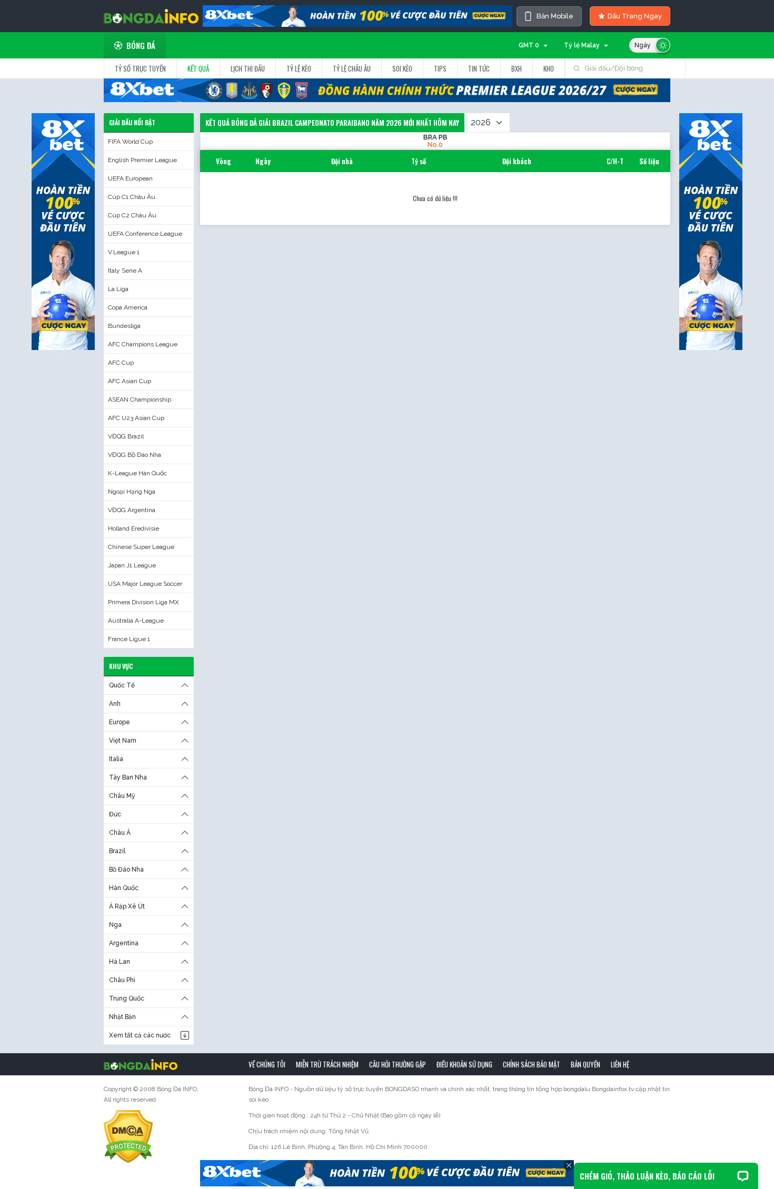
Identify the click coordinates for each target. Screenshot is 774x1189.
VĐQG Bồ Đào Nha (134, 454)
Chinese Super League (141, 547)
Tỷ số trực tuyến (140, 68)
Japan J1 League (132, 565)
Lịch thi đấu (248, 68)
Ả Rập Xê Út (127, 906)
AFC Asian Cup (129, 381)
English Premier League (142, 160)
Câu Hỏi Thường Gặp (397, 1064)
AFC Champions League (142, 344)
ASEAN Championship (139, 399)
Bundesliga (124, 325)
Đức (115, 814)
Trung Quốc (126, 998)
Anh (115, 703)
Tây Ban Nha (128, 777)
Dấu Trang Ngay (635, 16)
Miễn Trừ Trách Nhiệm (327, 1064)
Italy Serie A (125, 270)
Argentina (123, 943)
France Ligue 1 (129, 639)
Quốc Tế (122, 685)
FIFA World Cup (130, 141)
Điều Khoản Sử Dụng (464, 1064)
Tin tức (479, 68)
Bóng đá (140, 45)
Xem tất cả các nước (140, 1035)
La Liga (118, 289)
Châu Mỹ (122, 796)
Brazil (117, 851)
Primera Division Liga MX (143, 602)
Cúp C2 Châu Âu (132, 215)
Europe (119, 722)
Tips (440, 68)
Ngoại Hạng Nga (131, 491)
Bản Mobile (555, 16)
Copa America (127, 307)
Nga (115, 924)
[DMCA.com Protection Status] (128, 1136)
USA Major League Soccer (145, 583)
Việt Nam (122, 740)
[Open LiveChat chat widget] (742, 1176)
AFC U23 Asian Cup (136, 418)
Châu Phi (122, 980)
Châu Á (120, 832)
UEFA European (130, 178)
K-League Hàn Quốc (137, 473)
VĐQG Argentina (131, 510)
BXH (516, 68)
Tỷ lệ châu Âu (352, 68)
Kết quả (198, 68)
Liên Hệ (620, 1064)
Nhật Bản (122, 1017)
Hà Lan (119, 961)
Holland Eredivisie (133, 528)
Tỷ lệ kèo (298, 68)
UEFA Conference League (145, 233)
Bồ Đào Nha (126, 869)
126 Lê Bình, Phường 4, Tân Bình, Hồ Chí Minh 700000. (350, 1147)
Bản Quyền (585, 1064)
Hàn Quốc (123, 888)
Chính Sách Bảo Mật (531, 1064)
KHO (548, 68)
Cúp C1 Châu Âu (131, 197)
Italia (116, 759)
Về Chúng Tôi (267, 1064)
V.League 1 (124, 252)
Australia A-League (136, 620)
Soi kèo (402, 68)
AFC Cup (121, 362)
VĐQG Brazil (126, 436)
